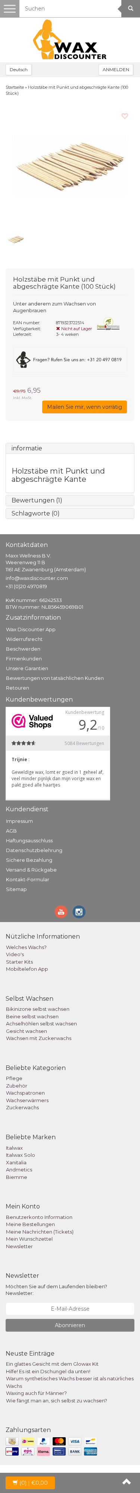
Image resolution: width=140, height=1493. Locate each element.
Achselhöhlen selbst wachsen (41, 1024)
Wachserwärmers (27, 1100)
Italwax (14, 1148)
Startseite (15, 87)
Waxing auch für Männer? (36, 1393)
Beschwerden (23, 649)
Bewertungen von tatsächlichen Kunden (55, 678)
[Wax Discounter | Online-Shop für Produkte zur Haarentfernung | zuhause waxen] (70, 39)
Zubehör (16, 1086)
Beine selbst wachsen (32, 1016)
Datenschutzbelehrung (34, 850)
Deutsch (19, 69)
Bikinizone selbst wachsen (37, 1009)
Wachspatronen (25, 1093)
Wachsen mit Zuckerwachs (38, 1038)
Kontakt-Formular (27, 879)
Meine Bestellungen (30, 1224)
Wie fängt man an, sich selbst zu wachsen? (56, 1401)
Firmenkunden (24, 659)
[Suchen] (130, 8)
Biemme (16, 1177)
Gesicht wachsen (26, 1031)
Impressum (19, 821)
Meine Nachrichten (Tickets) (40, 1232)
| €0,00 (33, 1483)
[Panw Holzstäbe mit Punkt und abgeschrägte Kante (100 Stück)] (70, 165)
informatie (27, 448)
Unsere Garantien (27, 668)
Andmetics (19, 1170)
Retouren (17, 688)
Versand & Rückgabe (31, 870)
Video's (15, 954)
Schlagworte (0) (36, 513)
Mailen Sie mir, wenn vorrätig (84, 407)
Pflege (14, 1078)
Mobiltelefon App (27, 969)
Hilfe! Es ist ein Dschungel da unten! (48, 1371)
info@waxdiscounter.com (37, 578)
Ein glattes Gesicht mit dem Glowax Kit (52, 1364)
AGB (11, 831)
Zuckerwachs (22, 1107)
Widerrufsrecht (24, 639)
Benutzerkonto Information (39, 1217)
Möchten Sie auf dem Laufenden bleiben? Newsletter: (56, 1289)
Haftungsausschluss (29, 840)
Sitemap (16, 889)
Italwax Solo (20, 1155)
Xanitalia (16, 1162)
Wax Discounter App (31, 629)
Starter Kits (19, 962)
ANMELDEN (116, 69)
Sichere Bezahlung (29, 860)
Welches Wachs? (26, 947)
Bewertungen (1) (37, 500)
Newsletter (19, 1246)
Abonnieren (70, 1325)
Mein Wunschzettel (29, 1239)
